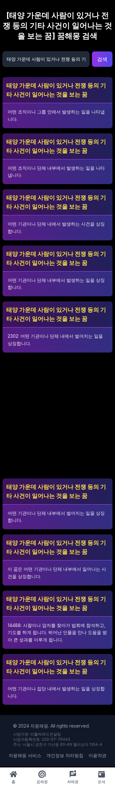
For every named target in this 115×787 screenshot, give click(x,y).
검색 (102, 59)
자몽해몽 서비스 (25, 755)
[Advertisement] (57, 415)
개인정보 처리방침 (64, 755)
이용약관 (97, 755)
